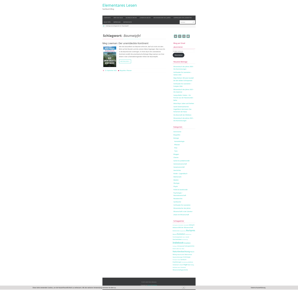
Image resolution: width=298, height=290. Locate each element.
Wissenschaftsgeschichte (180, 270)
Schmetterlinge (185, 262)
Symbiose (190, 262)
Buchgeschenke (182, 230)
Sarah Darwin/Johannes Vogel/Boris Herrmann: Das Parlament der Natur (182, 109)
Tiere (175, 151)
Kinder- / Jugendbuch (180, 173)
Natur (183, 248)
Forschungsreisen (177, 237)
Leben (177, 248)
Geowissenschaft (179, 167)
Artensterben (180, 225)
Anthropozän (175, 225)
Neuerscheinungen (178, 257)
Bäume (174, 234)
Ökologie (176, 183)
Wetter (179, 267)
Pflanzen (129, 70)
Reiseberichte (177, 198)
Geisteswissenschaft (180, 164)
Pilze (175, 148)
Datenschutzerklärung (258, 288)
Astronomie (177, 132)
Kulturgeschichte (189, 246)
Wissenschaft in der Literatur (182, 211)
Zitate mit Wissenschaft (181, 215)
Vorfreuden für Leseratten (181, 205)
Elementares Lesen (119, 5)
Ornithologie (186, 257)
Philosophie (175, 259)
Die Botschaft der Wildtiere (182, 115)
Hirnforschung (185, 239)
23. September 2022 (111, 70)
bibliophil (191, 225)
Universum (176, 265)
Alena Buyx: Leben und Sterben (183, 103)
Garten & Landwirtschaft (181, 161)
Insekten (187, 243)
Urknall (181, 265)
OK (183, 287)
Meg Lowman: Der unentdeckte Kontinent (125, 43)
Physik (175, 186)
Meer (180, 248)
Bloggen (176, 154)
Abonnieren (178, 55)
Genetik (187, 237)
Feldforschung (188, 234)
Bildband (175, 227)
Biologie (176, 138)
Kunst (174, 248)
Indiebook (178, 242)
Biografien (123, 70)
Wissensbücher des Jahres (182, 208)
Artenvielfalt (186, 225)
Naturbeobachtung (181, 251)
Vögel (185, 265)
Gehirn (184, 237)
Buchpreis (190, 230)
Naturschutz (188, 254)
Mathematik (177, 177)
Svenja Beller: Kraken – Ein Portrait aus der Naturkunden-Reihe (183, 97)
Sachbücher (177, 202)
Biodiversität (176, 230)
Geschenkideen (177, 239)
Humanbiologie (179, 141)
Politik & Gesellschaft (180, 190)
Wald (189, 265)
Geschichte (177, 170)
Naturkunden (180, 254)
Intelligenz (175, 246)
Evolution (181, 234)
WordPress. (154, 285)
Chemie (175, 157)
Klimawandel (180, 246)
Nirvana (149, 285)
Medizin (176, 180)
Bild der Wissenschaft (185, 227)
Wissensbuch (183, 267)
